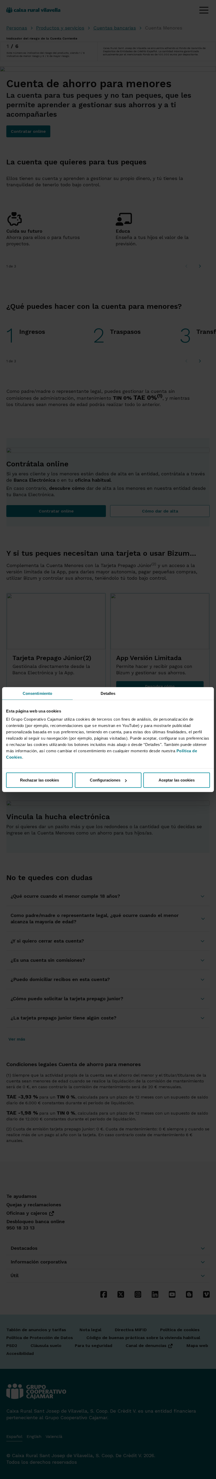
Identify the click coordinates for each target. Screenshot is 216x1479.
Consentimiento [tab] (37, 693)
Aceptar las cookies (177, 780)
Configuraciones (105, 780)
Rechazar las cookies (39, 780)
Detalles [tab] (108, 693)
